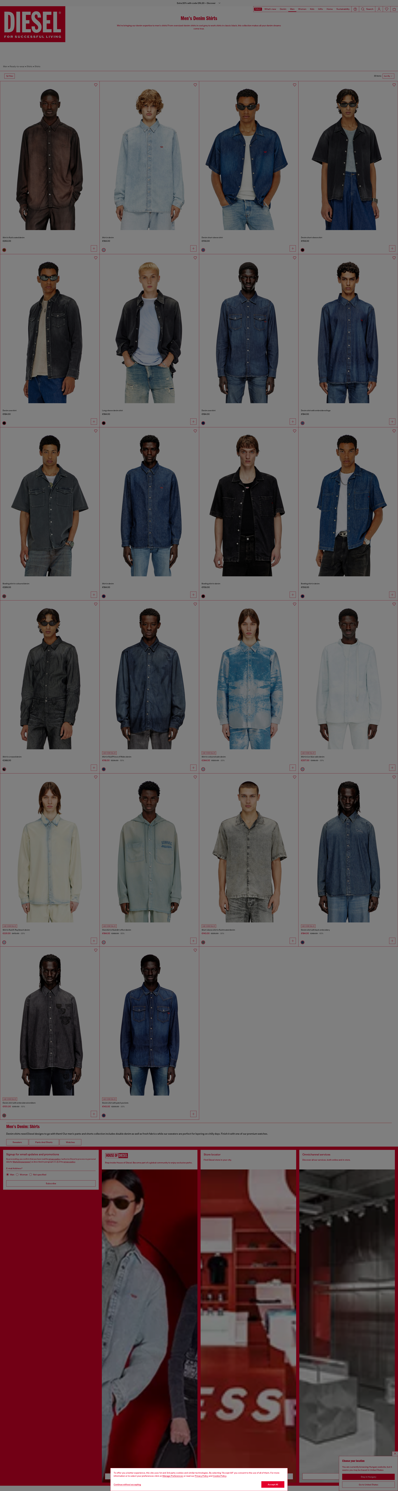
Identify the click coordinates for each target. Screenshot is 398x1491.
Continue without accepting (127, 1484)
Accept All (273, 1484)
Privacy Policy (201, 1476)
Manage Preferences (172, 1476)
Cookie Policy (219, 1476)
